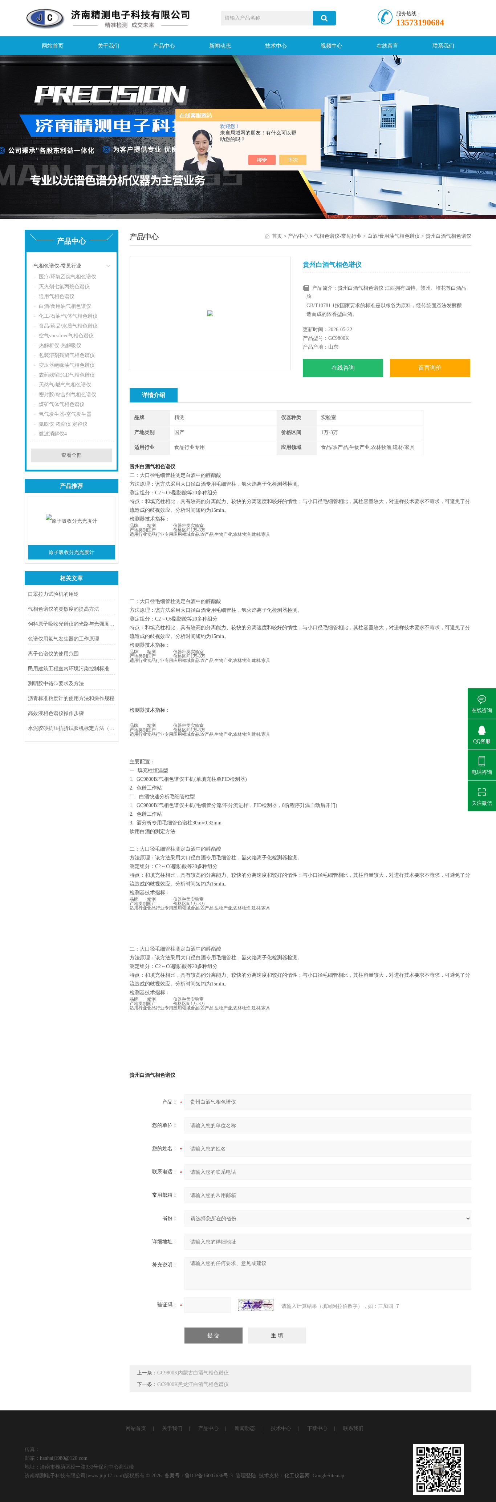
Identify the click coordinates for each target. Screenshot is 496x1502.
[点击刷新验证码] (256, 1305)
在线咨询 (343, 368)
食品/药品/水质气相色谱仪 (68, 326)
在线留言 (387, 46)
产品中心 (164, 46)
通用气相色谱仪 (56, 296)
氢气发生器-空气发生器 (65, 414)
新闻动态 (220, 46)
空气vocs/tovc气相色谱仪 (66, 335)
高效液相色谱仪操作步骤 (56, 713)
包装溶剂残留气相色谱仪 (67, 355)
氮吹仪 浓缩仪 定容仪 (63, 424)
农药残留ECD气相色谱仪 (67, 375)
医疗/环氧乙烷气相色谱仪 (67, 277)
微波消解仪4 (53, 434)
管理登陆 (246, 1475)
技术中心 (276, 46)
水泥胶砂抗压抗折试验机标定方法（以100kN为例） (71, 728)
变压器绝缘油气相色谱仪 (67, 365)
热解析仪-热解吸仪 (60, 345)
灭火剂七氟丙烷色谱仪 (64, 286)
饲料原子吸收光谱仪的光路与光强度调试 (71, 624)
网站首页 (53, 46)
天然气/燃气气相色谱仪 (65, 384)
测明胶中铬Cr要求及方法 (56, 683)
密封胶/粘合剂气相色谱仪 (67, 394)
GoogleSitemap (328, 1475)
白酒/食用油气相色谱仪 (65, 306)
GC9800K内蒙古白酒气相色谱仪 (193, 1373)
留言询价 (430, 368)
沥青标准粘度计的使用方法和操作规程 (71, 698)
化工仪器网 (297, 1475)
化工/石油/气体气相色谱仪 (68, 316)
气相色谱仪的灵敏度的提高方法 (63, 609)
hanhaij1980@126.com (64, 1458)
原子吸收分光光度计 (71, 552)
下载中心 (317, 1428)
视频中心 (331, 46)
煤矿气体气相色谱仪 (62, 404)
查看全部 (71, 455)
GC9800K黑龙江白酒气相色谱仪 (193, 1384)
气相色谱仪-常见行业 (57, 266)
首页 (277, 236)
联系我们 (443, 46)
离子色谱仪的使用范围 (53, 653)
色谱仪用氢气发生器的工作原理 (63, 639)
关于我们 (108, 46)
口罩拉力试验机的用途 (53, 594)
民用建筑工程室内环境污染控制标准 (68, 668)
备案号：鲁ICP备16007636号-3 (198, 1475)
